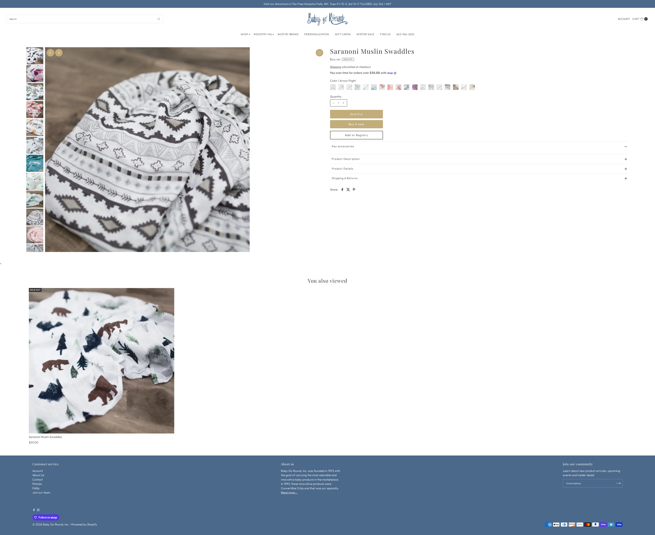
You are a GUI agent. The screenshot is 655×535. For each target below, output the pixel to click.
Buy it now (356, 124)
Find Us (385, 34)
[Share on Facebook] (342, 189)
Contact (37, 479)
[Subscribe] (618, 483)
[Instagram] (38, 510)
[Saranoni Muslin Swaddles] (101, 360)
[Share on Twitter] (348, 189)
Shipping (335, 67)
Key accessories (343, 146)
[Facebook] (34, 510)
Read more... (289, 492)
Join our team (41, 492)
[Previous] (50, 52)
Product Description (346, 159)
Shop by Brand (288, 34)
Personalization (316, 34)
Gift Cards (343, 34)
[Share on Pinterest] (353, 189)
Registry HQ (263, 34)
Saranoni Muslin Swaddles (45, 437)
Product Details (342, 168)
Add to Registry (356, 135)
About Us (38, 475)
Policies (37, 484)
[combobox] (84, 19)
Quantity (335, 96)
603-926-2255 (405, 34)
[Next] (59, 52)
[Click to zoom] (319, 52)
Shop (244, 34)
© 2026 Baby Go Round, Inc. (50, 524)
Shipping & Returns (345, 178)
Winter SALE (365, 34)
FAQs (35, 488)
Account (624, 18)
